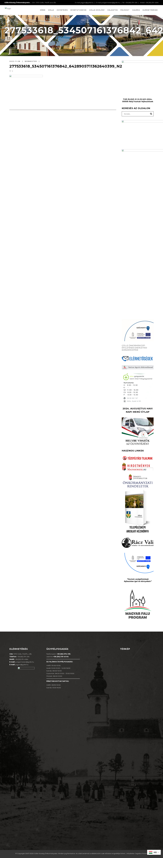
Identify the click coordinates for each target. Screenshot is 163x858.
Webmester (31, 61)
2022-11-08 (15, 61)
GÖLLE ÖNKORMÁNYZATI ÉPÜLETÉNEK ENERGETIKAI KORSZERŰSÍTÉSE (134, 348)
